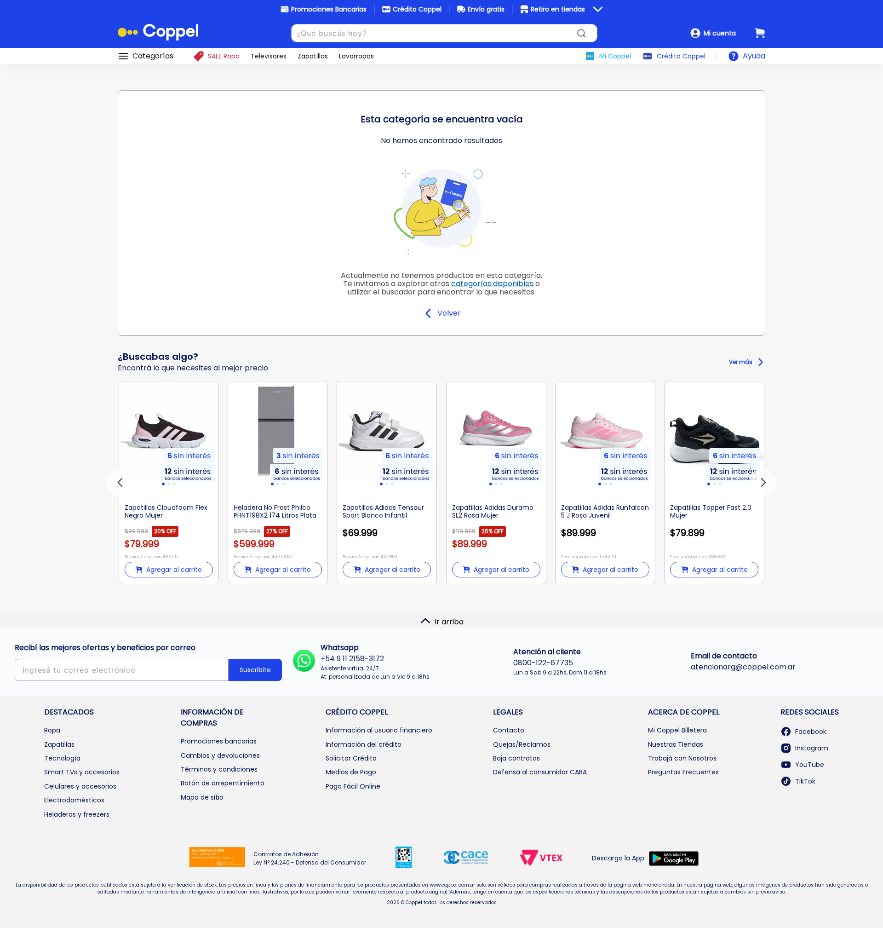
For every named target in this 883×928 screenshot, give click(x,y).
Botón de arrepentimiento (222, 783)
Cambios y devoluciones (220, 755)
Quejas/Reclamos (521, 744)
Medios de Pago (351, 772)
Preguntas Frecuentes (683, 772)
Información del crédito (363, 744)
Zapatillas (59, 744)
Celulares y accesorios (80, 786)
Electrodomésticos (74, 800)
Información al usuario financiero (379, 730)
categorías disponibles (492, 283)
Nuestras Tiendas (675, 744)
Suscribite (255, 669)
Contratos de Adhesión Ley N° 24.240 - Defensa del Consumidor (309, 858)
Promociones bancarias (219, 741)
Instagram (811, 748)
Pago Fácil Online (353, 786)
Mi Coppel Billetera (677, 730)
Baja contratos (516, 758)
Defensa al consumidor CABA (540, 772)
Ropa (52, 730)
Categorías (152, 56)
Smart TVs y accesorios (82, 772)
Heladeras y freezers (76, 814)
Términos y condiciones (219, 769)
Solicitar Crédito (351, 758)
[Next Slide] (763, 482)
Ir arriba (449, 622)
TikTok (805, 781)
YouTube (809, 764)
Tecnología (62, 758)
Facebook (810, 731)
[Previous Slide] (120, 482)
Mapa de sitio (202, 797)
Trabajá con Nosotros (682, 758)
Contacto (508, 730)
